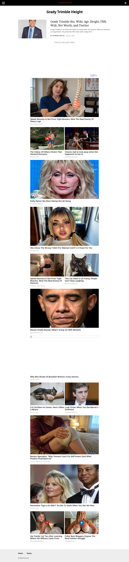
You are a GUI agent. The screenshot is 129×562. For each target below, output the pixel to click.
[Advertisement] (64, 59)
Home (20, 553)
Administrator (58, 35)
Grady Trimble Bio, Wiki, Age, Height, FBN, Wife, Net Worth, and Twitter (78, 23)
